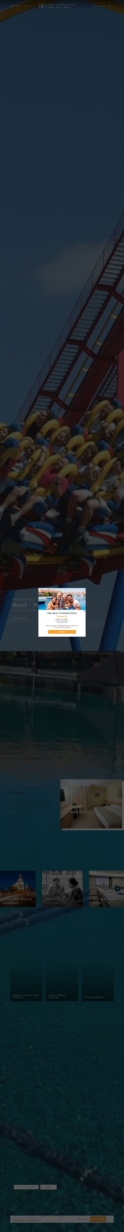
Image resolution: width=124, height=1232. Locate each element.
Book (62, 632)
